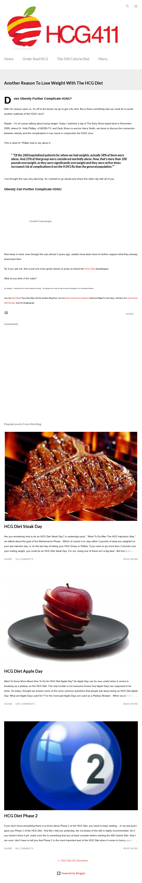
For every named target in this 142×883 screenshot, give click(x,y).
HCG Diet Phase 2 (21, 815)
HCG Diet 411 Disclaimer (74, 860)
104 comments (25, 703)
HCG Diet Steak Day (23, 526)
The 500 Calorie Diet (73, 59)
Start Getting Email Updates (77, 298)
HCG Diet (90, 268)
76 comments (24, 559)
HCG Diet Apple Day (23, 671)
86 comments (24, 848)
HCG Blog (16, 298)
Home (9, 59)
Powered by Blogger (73, 873)
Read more (130, 559)
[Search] (127, 6)
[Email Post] (6, 313)
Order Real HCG (35, 59)
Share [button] (130, 313)
